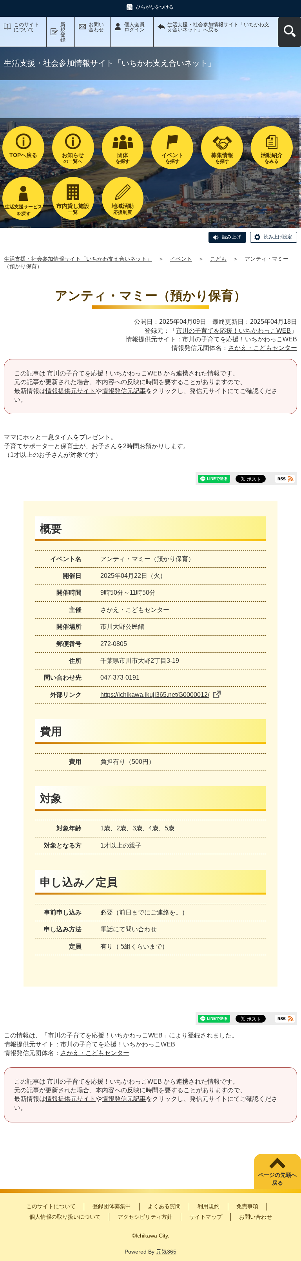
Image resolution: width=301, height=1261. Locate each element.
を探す (123, 158)
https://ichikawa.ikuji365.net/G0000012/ (154, 694)
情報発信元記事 (124, 391)
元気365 (166, 1251)
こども (218, 259)
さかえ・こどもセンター (262, 348)
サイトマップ (205, 1217)
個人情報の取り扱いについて (65, 1217)
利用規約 (208, 1206)
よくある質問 (164, 1206)
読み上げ (231, 237)
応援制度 (123, 209)
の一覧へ (73, 158)
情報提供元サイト (70, 391)
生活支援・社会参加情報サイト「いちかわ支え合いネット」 (78, 259)
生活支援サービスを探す (23, 210)
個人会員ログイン (134, 27)
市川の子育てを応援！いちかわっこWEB (233, 330)
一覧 (72, 209)
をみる (272, 158)
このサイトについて (26, 27)
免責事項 (247, 1206)
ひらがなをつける (155, 7)
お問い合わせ (96, 27)
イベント (181, 259)
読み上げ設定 (278, 237)
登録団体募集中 (111, 1206)
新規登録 (62, 32)
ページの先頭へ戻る (277, 1179)
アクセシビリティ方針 (145, 1217)
